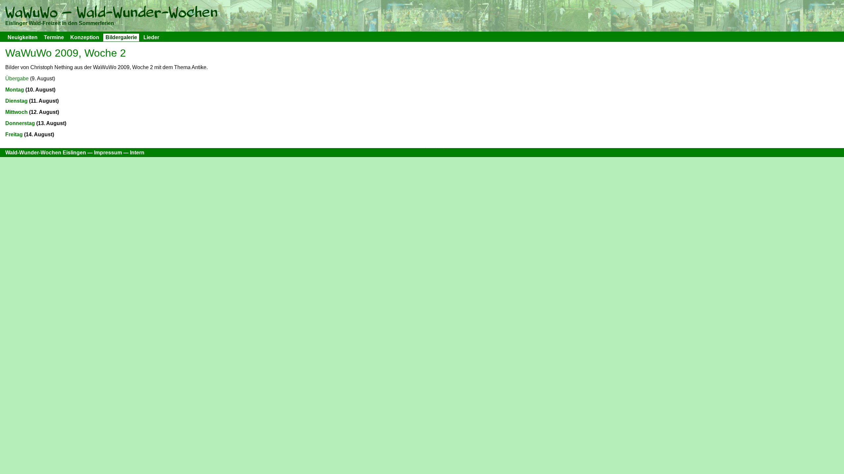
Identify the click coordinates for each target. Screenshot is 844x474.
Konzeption (84, 37)
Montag (14, 89)
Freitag (14, 134)
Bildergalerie (121, 37)
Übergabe (17, 78)
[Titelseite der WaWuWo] (111, 14)
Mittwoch (16, 112)
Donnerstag (20, 123)
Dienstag (16, 101)
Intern (137, 152)
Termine (54, 37)
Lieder (151, 37)
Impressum (108, 152)
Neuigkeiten (23, 37)
